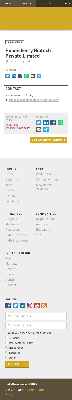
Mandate (11, 263)
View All (25, 3)
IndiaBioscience (36, 18)
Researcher (16, 347)
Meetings (11, 224)
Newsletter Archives (44, 187)
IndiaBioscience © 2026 (21, 384)
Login (20, 390)
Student (14, 338)
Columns (11, 179)
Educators (43, 229)
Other (12, 357)
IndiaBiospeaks (16, 235)
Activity (10, 279)
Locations (12, 201)
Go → (66, 3)
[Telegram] (39, 76)
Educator (14, 352)
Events (10, 196)
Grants (10, 190)
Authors (41, 224)
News (9, 174)
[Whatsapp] (26, 76)
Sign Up (9, 390)
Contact (10, 285)
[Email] (33, 76)
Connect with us (47, 179)
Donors (10, 274)
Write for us (44, 174)
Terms (42, 390)
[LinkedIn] (14, 76)
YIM (38, 235)
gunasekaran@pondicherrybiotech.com (34, 100)
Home (7, 3)
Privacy (9, 394)
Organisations (15, 42)
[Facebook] (20, 76)
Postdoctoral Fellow (21, 343)
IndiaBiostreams (17, 240)
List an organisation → (48, 139)
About (9, 258)
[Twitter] (7, 76)
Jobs (8, 185)
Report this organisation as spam (17, 126)
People (10, 269)
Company (11, 70)
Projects (11, 219)
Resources (12, 229)
